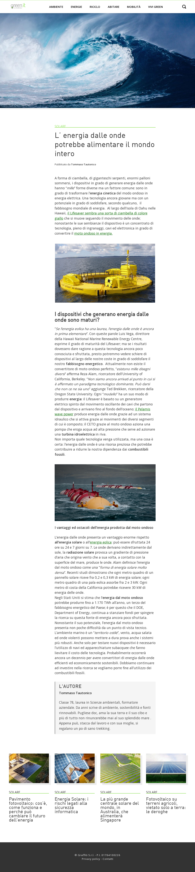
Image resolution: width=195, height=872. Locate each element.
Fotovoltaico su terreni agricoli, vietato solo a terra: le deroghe (166, 805)
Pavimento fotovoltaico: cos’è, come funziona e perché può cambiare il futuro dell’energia (28, 810)
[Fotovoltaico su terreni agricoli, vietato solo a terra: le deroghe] (166, 785)
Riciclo (95, 7)
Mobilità (134, 7)
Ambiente (56, 7)
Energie (76, 7)
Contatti (108, 859)
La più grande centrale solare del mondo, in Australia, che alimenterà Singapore (119, 810)
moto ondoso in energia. (93, 233)
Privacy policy (91, 859)
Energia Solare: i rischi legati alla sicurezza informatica (71, 805)
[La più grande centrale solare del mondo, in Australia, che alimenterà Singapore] (120, 785)
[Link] (105, 304)
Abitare (113, 7)
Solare (60, 126)
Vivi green (155, 7)
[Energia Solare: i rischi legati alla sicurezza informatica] (75, 785)
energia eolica (101, 542)
